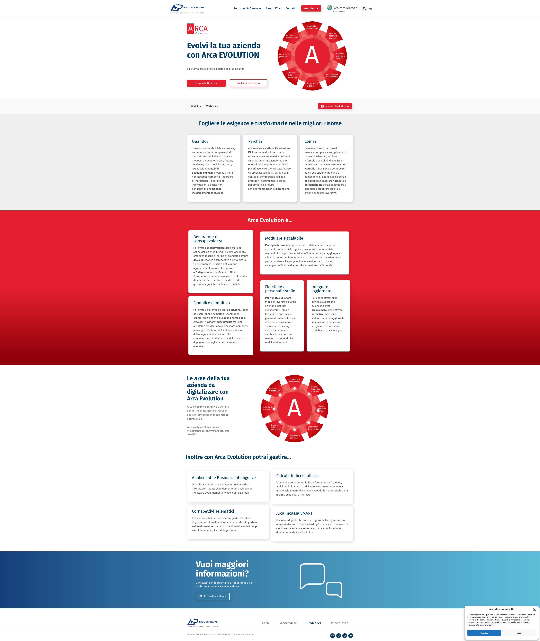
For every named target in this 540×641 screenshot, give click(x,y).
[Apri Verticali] (218, 106)
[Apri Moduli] (200, 106)
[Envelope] (350, 635)
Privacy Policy (339, 622)
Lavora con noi (288, 622)
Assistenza (314, 622)
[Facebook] (332, 635)
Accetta (484, 633)
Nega (519, 633)
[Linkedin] (344, 635)
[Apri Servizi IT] (279, 8)
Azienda (264, 622)
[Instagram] (338, 635)
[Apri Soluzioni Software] (260, 8)
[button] (534, 609)
